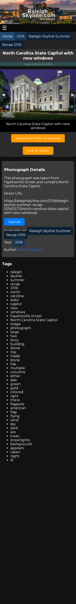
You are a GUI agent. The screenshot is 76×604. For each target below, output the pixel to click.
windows (17, 312)
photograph (20, 328)
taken (15, 452)
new (14, 308)
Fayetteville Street (19, 182)
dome (15, 348)
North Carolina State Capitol (36, 184)
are (13, 432)
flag (13, 412)
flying (15, 416)
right (14, 396)
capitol (16, 304)
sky (13, 424)
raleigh (16, 272)
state (14, 300)
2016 (14, 288)
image (15, 324)
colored (16, 392)
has (13, 364)
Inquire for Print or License (38, 138)
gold (14, 388)
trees (14, 436)
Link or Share (38, 151)
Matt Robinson (30, 250)
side (13, 380)
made (15, 356)
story (14, 340)
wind (14, 420)
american (18, 408)
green (15, 384)
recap (15, 284)
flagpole (17, 404)
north (15, 292)
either (15, 376)
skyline (16, 276)
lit (12, 460)
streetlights (20, 440)
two (13, 336)
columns (17, 372)
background (21, 444)
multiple (17, 368)
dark (14, 428)
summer (17, 280)
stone (15, 360)
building (17, 344)
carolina (17, 296)
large (14, 332)
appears (17, 448)
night (14, 456)
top (13, 352)
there (15, 400)
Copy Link (14, 221)
